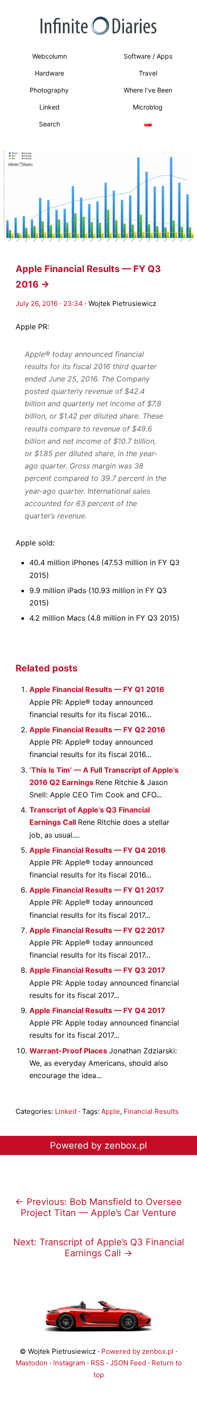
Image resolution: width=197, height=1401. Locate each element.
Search (49, 124)
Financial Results (151, 1111)
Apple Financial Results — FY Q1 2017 (96, 889)
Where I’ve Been (148, 90)
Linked (49, 107)
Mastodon (32, 1362)
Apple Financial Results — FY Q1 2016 (96, 689)
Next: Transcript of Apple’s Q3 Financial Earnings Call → (98, 1248)
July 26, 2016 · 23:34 (49, 303)
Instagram (69, 1362)
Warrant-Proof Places (69, 1050)
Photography (49, 90)
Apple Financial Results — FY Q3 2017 (97, 970)
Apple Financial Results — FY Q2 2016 (97, 729)
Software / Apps (148, 56)
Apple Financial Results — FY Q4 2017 (97, 1010)
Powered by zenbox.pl (98, 1145)
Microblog (148, 107)
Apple (110, 1111)
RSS (97, 1362)
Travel (148, 73)
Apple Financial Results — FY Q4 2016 (97, 850)
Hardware (49, 73)
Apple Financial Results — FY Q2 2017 (97, 930)
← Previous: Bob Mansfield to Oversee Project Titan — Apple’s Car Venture (98, 1207)
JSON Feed (128, 1362)
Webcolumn (49, 56)
